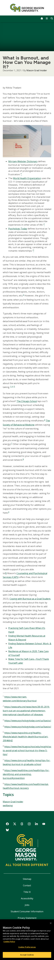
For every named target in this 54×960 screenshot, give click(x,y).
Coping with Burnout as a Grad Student (30, 598)
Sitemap (27, 878)
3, (11, 386)
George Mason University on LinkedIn (36, 824)
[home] (42, 18)
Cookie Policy (9, 941)
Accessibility (27, 898)
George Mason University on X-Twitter (14, 824)
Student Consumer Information (27, 911)
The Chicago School (26, 401)
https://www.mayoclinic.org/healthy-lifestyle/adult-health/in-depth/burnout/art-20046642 (25, 736)
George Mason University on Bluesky (7, 830)
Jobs (27, 904)
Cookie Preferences (27, 947)
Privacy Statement (27, 917)
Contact (27, 885)
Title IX (27, 891)
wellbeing (8, 805)
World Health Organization (27, 178)
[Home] (27, 7)
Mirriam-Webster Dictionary (23, 161)
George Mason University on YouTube (43, 824)
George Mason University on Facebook (7, 824)
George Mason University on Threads (22, 824)
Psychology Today (17, 228)
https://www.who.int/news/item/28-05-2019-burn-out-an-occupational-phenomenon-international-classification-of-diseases (26, 710)
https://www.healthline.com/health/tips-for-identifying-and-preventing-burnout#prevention (26, 774)
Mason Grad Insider (36, 70)
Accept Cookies (27, 954)
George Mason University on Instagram (29, 824)
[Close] (51, 923)
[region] (27, 939)
